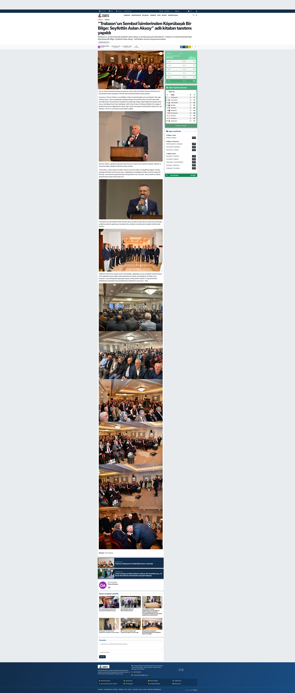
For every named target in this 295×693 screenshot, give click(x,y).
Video (111, 11)
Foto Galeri (103, 11)
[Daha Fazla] (190, 47)
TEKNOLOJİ (150, 689)
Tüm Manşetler (129, 683)
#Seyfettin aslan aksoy (104, 42)
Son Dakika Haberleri (155, 683)
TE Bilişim (195, 690)
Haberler (100, 19)
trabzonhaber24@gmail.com (140, 675)
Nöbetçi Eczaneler (105, 680)
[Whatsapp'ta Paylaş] (186, 47)
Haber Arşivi (178, 683)
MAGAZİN (135, 689)
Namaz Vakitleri (154, 680)
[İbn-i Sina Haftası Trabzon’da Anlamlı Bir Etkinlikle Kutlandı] (109, 602)
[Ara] (193, 15)
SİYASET (164, 15)
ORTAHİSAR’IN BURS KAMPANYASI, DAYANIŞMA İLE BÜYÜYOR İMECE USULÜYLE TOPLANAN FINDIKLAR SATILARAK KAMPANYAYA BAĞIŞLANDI (152, 612)
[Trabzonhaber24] (103, 15)
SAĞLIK (145, 689)
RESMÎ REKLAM (127, 11)
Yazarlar (120, 11)
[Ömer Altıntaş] (102, 585)
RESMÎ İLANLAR (173, 15)
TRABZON (127, 15)
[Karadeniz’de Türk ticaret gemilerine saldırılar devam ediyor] (109, 624)
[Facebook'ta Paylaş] (181, 47)
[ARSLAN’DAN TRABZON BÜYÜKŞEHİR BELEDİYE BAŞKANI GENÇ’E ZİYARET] (152, 624)
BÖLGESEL (145, 15)
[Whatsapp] (179, 670)
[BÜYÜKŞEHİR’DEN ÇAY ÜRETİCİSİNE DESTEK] (131, 602)
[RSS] (182, 670)
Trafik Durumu (177, 680)
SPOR (158, 15)
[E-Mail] (109, 587)
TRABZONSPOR (136, 15)
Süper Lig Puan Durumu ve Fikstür (109, 683)
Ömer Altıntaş (113, 584)
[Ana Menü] (196, 15)
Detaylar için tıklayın (181, 125)
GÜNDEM (153, 15)
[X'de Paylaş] (184, 47)
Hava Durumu (129, 680)
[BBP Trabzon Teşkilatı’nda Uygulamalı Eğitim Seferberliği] (131, 624)
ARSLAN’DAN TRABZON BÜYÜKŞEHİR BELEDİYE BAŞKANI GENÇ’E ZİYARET (151, 632)
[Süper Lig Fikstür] (195, 131)
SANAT (140, 689)
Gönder (102, 656)
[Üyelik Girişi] (196, 11)
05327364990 (137, 672)
